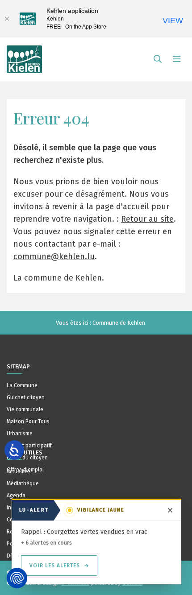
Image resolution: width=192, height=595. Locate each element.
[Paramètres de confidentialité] (17, 578)
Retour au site (147, 219)
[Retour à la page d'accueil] (24, 55)
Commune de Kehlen (118, 322)
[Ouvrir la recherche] (157, 59)
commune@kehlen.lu (54, 256)
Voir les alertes (54, 565)
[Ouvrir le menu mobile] (176, 59)
